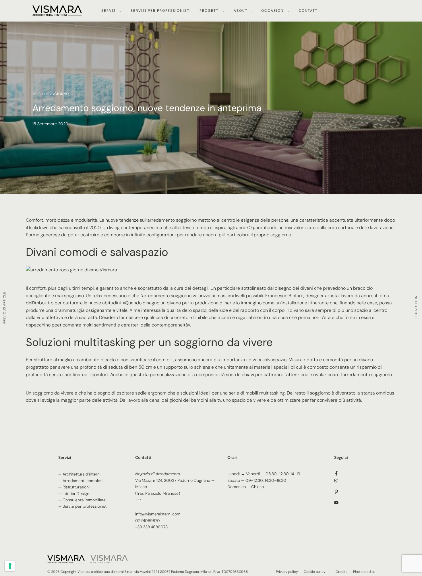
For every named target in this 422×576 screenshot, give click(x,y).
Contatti (309, 10)
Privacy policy (287, 571)
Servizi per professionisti (161, 10)
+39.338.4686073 (151, 526)
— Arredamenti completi (80, 480)
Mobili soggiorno (50, 94)
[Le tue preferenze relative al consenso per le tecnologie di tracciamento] (10, 565)
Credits (341, 571)
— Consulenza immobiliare (82, 499)
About (241, 10)
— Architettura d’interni (79, 474)
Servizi (109, 10)
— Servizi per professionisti (82, 506)
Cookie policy (315, 571)
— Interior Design (73, 493)
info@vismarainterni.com (157, 514)
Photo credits (364, 571)
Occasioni (273, 10)
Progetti (210, 10)
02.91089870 (147, 520)
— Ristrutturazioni (74, 487)
